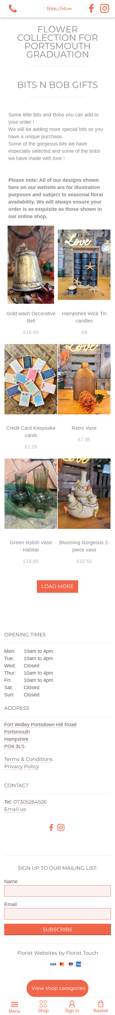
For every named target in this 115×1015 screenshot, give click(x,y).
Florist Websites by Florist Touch (57, 953)
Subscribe (58, 929)
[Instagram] (105, 9)
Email (10, 904)
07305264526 (30, 802)
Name (11, 881)
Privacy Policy (21, 766)
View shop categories (58, 988)
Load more (57, 586)
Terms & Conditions (28, 759)
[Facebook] (91, 9)
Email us (15, 809)
